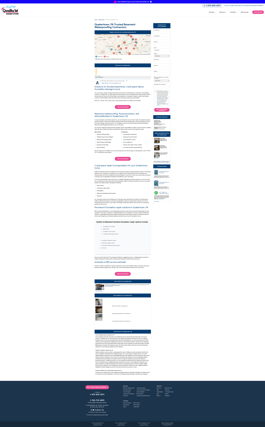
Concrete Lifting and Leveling (143, 390)
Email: (156, 71)
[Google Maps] (97, 410)
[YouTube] (93, 410)
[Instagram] (101, 410)
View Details (156, 143)
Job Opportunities (169, 391)
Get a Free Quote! (122, 107)
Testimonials (136, 406)
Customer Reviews (127, 403)
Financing (167, 390)
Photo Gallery (136, 404)
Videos (124, 406)
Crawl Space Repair (141, 388)
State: (155, 53)
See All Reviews (99, 77)
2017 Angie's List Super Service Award (164, 193)
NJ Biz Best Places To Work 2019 (164, 183)
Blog (158, 393)
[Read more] (167, 177)
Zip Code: (156, 59)
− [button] (149, 52)
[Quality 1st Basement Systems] (10, 10)
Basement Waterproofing (128, 388)
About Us (222, 12)
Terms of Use (98, 412)
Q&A (158, 390)
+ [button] (149, 50)
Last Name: (157, 35)
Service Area (244, 12)
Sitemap (104, 412)
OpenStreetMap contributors (146, 54)
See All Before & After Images (161, 162)
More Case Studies (99, 291)
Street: (156, 41)
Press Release (160, 391)
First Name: (157, 30)
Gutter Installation (141, 391)
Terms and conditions (161, 103)
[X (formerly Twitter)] (91, 410)
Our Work (232, 12)
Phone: (156, 65)
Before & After (136, 403)
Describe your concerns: (160, 84)
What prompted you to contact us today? (161, 78)
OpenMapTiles (137, 54)
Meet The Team (168, 388)
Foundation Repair (127, 390)
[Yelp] (103, 410)
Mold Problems (140, 393)
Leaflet (133, 54)
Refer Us (158, 395)
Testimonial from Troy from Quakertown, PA (111, 83)
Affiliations (167, 395)
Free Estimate (258, 12)
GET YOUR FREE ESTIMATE (96, 387)
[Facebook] (95, 410)
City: (155, 47)
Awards (166, 393)
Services (211, 12)
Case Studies (126, 404)
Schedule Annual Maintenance (143, 395)
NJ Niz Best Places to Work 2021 (164, 172)
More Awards (156, 201)
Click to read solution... (109, 286)
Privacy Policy (91, 412)
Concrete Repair (126, 391)
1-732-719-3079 (97, 400)
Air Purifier (125, 395)
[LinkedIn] (99, 410)
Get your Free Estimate (161, 110)
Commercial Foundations (128, 393)
